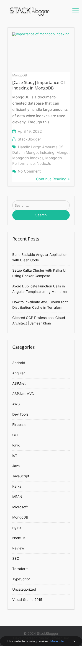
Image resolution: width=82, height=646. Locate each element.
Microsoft (20, 507)
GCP (16, 435)
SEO (15, 558)
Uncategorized (24, 589)
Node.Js (19, 538)
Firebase (19, 424)
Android (18, 363)
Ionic (16, 445)
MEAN (17, 497)
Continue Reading (52, 179)
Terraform (20, 569)
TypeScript (21, 579)
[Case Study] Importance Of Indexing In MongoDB (38, 85)
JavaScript (20, 476)
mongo (62, 152)
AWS (16, 404)
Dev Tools (20, 414)
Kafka (16, 486)
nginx (16, 527)
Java (16, 466)
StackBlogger (29, 139)
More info (57, 641)
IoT (14, 455)
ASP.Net (19, 383)
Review (18, 548)
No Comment (29, 171)
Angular (18, 373)
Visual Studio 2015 (27, 599)
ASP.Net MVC (23, 394)
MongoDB (19, 75)
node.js (44, 163)
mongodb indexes (27, 158)
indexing (47, 152)
